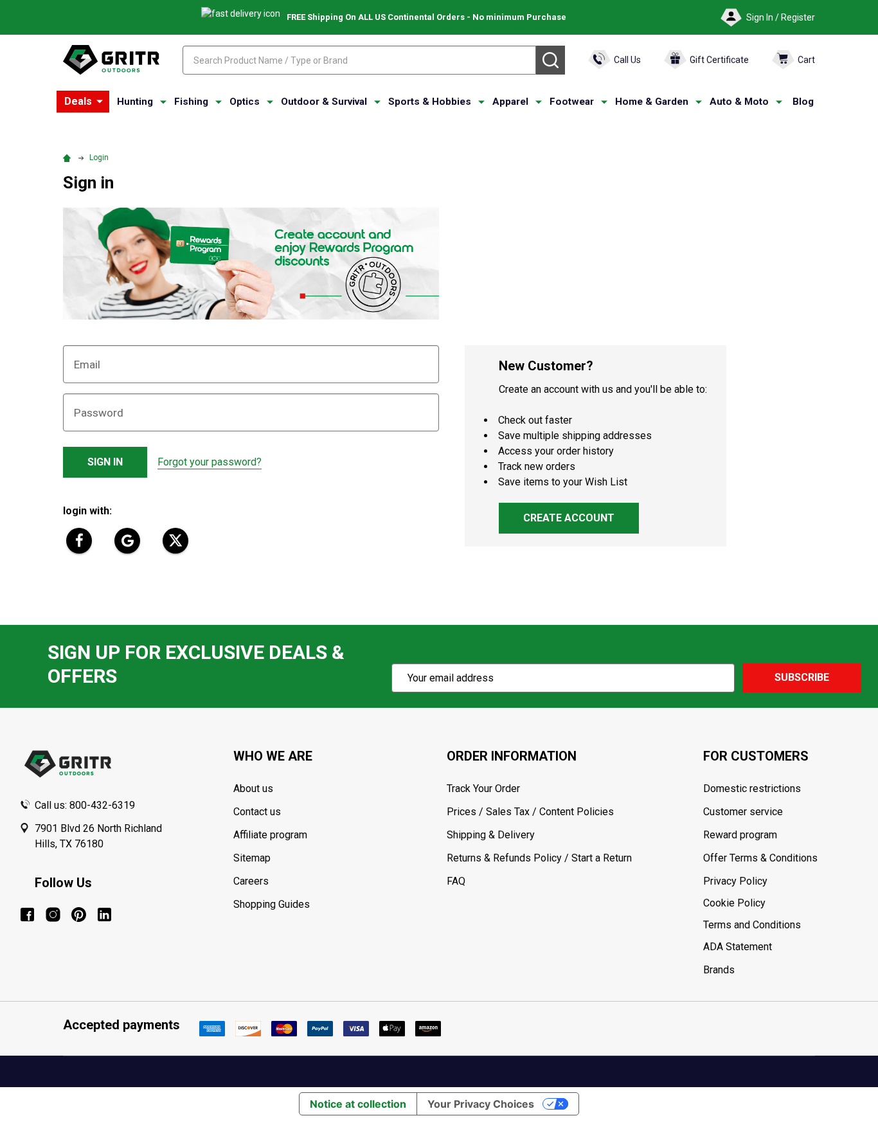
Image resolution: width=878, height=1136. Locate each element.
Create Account (568, 518)
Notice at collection (358, 1103)
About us (253, 788)
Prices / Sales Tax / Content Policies (530, 812)
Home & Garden (651, 101)
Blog (803, 101)
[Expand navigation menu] (163, 102)
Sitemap (252, 858)
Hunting (135, 101)
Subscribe (802, 677)
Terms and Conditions (781, 925)
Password (98, 412)
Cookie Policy (781, 903)
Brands (719, 970)
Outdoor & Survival (324, 101)
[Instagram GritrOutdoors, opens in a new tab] (53, 914)
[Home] (69, 157)
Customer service (743, 812)
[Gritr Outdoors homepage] (111, 60)
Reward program (740, 835)
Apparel (510, 101)
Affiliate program (270, 835)
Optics (244, 101)
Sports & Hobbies (429, 101)
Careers (251, 881)
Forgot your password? (209, 462)
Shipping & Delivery (491, 835)
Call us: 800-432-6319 (85, 805)
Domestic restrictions (752, 788)
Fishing (191, 101)
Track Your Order (483, 788)
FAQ (456, 881)
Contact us (257, 812)
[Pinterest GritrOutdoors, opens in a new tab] (79, 914)
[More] (99, 101)
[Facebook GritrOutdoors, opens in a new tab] (27, 914)
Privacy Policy (781, 881)
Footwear (572, 101)
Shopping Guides (271, 904)
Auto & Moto (739, 101)
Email (87, 364)
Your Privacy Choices (480, 1103)
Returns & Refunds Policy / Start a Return (539, 858)
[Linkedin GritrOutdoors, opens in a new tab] (104, 914)
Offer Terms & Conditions (760, 858)
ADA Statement (737, 947)
